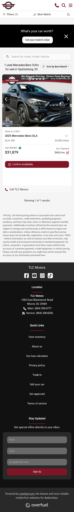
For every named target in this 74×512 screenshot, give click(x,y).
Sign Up (37, 471)
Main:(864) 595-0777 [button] (39, 308)
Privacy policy (37, 365)
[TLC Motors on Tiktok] (49, 275)
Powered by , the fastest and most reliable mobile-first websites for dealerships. (37, 495)
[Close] (66, 36)
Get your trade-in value (37, 39)
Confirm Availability (22, 164)
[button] (56, 5)
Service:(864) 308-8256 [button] (39, 313)
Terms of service (37, 403)
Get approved (37, 394)
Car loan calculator (37, 356)
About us (37, 346)
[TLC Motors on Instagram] (41, 275)
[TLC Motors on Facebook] (25, 275)
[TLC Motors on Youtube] (33, 275)
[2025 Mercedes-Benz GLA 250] (37, 100)
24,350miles (62, 140)
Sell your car (37, 384)
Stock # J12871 (12, 131)
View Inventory (37, 337)
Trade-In (37, 374)
